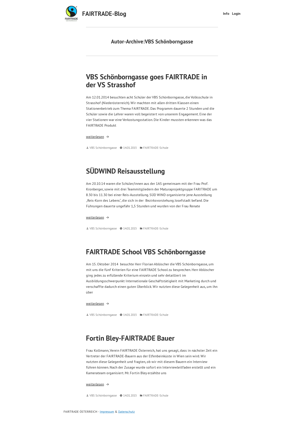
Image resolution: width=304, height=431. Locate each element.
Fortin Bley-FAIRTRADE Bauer (130, 338)
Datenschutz (126, 412)
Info (226, 13)
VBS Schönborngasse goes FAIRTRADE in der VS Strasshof (146, 80)
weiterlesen (98, 136)
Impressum (107, 412)
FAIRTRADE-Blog (104, 13)
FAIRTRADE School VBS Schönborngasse (146, 251)
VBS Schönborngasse (103, 148)
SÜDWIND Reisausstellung (125, 170)
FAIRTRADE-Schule (155, 148)
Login (236, 13)
